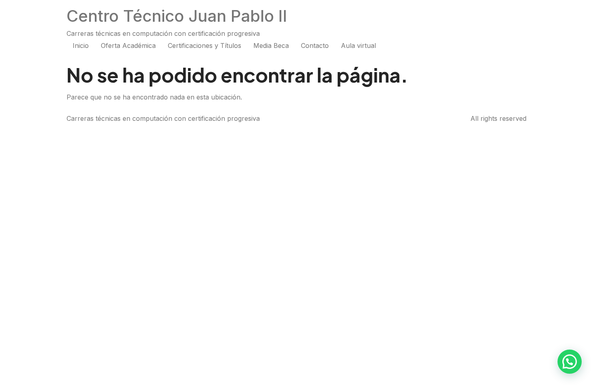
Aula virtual (358, 45)
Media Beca (271, 45)
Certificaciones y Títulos (204, 45)
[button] (570, 362)
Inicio (81, 45)
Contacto (315, 45)
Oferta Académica (128, 45)
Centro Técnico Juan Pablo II (177, 16)
